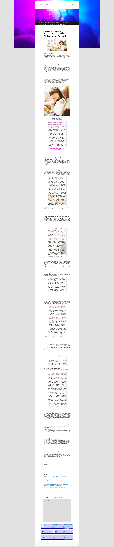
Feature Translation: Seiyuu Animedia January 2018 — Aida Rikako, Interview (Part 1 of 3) (47, 477)
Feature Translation (54, 483)
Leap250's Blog (43, 5)
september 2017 (67, 484)
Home (39, 22)
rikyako (55, 484)
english (69, 483)
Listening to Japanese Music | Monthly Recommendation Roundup (52, 22)
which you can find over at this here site (60, 60)
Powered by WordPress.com (57, 543)
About (42, 22)
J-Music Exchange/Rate (66, 22)
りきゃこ (66, 483)
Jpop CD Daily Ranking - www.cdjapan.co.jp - (67, 533)
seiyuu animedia (63, 484)
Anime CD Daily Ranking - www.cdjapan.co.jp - (67, 528)
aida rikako (61, 483)
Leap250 (53, 485)
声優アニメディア (49, 485)
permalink (59, 485)
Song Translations (56, 24)
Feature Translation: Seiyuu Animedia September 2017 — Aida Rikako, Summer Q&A (56, 477)
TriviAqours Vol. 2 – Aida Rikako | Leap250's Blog (55, 497)
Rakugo (46, 166)
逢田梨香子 (45, 484)
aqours (64, 483)
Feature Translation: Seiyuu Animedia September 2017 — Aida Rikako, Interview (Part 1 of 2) (65, 478)
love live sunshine (52, 484)
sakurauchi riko (58, 484)
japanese (48, 484)
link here (58, 55)
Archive (61, 24)
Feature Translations (50, 24)
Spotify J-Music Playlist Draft (42, 24)
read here (58, 57)
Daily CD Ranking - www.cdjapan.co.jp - (68, 539)
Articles (51, 483)
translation (45, 485)
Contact (64, 24)
